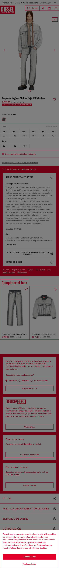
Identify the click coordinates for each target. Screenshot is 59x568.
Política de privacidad (19, 548)
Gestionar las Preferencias (36, 545)
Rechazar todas (29, 564)
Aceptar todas (29, 557)
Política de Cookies (38, 548)
